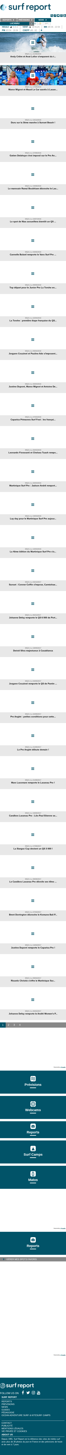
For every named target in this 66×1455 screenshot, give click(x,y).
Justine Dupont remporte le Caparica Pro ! (33, 947)
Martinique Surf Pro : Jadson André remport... (33, 485)
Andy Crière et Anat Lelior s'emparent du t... (33, 56)
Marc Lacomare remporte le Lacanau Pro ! (33, 782)
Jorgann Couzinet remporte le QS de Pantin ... (33, 683)
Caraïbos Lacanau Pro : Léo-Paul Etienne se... (33, 815)
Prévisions (8, 1404)
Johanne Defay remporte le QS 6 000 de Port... (33, 617)
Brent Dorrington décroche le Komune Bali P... (33, 914)
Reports (33, 1132)
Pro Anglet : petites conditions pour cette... (33, 716)
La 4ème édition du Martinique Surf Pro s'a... (33, 551)
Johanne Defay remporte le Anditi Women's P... (33, 1013)
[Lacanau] (41, 30)
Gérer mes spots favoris (21, 1259)
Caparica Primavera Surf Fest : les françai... (33, 419)
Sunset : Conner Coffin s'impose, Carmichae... (33, 584)
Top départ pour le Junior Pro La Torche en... (33, 287)
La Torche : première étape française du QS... (33, 320)
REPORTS (7, 1401)
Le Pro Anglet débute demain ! (33, 749)
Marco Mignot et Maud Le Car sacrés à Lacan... (33, 89)
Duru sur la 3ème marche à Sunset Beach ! (33, 122)
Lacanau (14, 23)
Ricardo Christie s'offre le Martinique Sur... (33, 980)
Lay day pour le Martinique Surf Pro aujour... (33, 518)
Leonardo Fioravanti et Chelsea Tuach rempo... (33, 452)
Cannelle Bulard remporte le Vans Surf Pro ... (33, 254)
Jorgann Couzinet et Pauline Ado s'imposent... (33, 353)
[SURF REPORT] (17, 1387)
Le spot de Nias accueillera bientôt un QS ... (33, 221)
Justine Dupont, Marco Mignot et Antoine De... (33, 386)
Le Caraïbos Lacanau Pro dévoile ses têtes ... (33, 881)
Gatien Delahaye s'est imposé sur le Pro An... (33, 155)
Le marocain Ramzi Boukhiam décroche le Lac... (33, 188)
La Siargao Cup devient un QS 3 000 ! (33, 848)
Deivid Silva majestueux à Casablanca (33, 650)
